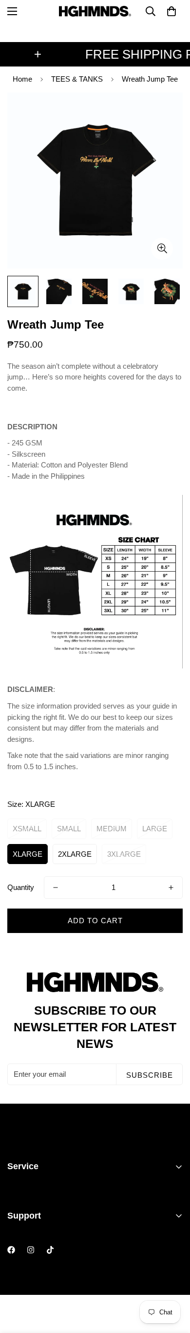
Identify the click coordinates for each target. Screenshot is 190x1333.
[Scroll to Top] (172, 1281)
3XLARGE (124, 854)
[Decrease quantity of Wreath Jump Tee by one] (55, 887)
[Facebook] (11, 1250)
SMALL (69, 828)
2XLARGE (75, 854)
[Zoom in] (162, 249)
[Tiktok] (50, 1250)
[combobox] (95, 388)
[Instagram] (31, 1250)
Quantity (20, 887)
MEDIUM (111, 828)
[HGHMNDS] (95, 11)
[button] (171, 11)
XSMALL (27, 828)
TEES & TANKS (77, 79)
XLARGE (27, 854)
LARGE (154, 828)
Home (22, 79)
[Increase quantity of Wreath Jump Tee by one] (171, 887)
